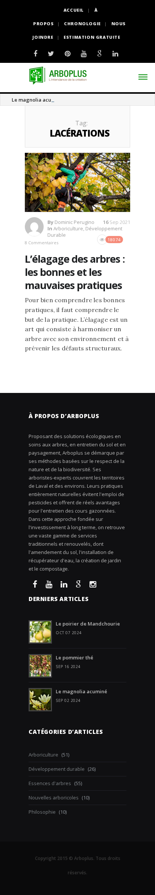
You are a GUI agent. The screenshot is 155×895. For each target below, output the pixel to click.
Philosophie (42, 811)
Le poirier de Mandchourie (88, 623)
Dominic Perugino (74, 222)
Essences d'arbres (50, 783)
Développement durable (57, 769)
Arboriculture (68, 228)
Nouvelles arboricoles (54, 797)
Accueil (74, 10)
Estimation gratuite (92, 37)
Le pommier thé (74, 657)
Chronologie (82, 23)
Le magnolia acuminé (37, 99)
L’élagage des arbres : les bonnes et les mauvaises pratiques (75, 272)
